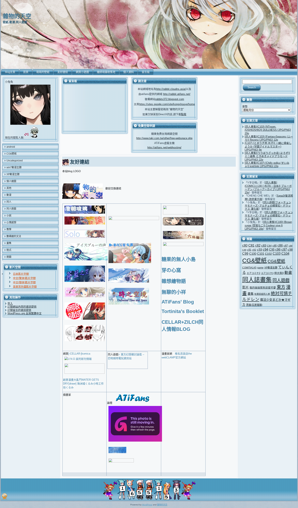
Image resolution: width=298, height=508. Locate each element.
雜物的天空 (17, 16)
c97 (284, 249)
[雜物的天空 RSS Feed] (4, 496)
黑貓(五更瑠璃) (254, 305)
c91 (249, 249)
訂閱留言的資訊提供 (19, 310)
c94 (265, 249)
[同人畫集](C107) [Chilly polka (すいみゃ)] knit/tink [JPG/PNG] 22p (267, 164)
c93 (259, 249)
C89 (244, 250)
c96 (278, 249)
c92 (254, 249)
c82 (257, 245)
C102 (268, 253)
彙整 (245, 106)
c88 (290, 246)
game (260, 267)
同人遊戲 (280, 280)
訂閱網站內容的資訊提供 (22, 306)
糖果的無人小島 (179, 259)
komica (86, 353)
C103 (277, 253)
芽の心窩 (171, 270)
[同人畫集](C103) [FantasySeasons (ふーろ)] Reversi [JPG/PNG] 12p (269, 138)
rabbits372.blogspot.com (169, 99)
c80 (245, 245)
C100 (252, 253)
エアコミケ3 (267, 273)
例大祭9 (279, 273)
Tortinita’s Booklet (183, 311)
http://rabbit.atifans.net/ (176, 94)
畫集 (251, 293)
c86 (280, 245)
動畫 (288, 273)
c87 (286, 245)
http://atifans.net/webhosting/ (164, 147)
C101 (260, 253)
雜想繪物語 (174, 281)
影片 (245, 287)
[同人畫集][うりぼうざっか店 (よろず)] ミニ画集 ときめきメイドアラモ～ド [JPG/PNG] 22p (267, 156)
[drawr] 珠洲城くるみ (81, 383)
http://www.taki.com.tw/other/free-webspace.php (164, 138)
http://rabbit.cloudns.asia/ (171, 89)
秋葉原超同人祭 (262, 294)
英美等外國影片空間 (25, 286)
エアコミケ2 (253, 273)
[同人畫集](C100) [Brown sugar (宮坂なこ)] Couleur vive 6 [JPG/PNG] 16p (268, 225)
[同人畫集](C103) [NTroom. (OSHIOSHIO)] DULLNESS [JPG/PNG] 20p (268, 130)
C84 (269, 245)
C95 (271, 249)
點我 (183, 114)
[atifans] (132, 402)
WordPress (147, 505)
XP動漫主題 (270, 267)
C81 (251, 245)
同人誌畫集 (257, 279)
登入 (10, 303)
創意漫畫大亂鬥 (72, 379)
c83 (263, 245)
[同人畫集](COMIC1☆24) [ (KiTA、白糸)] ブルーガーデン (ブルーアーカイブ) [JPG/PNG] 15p (268, 187)
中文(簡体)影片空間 (24, 282)
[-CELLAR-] (75, 353)
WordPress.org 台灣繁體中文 (25, 313)
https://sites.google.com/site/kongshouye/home (167, 104)
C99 (245, 253)
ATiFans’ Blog (178, 302)
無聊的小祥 (174, 292)
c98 (290, 249)
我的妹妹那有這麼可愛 (263, 287)
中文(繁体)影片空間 (24, 278)
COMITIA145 (249, 267)
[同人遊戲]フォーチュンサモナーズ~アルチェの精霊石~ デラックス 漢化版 (268, 206)
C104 (285, 254)
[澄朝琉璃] (84, 214)
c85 (274, 245)
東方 (281, 287)
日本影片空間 (21, 273)
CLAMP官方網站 (176, 357)
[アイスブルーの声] (86, 260)
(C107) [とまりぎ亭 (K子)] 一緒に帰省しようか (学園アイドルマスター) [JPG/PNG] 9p (268, 146)
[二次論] (84, 225)
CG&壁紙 (254, 260)
